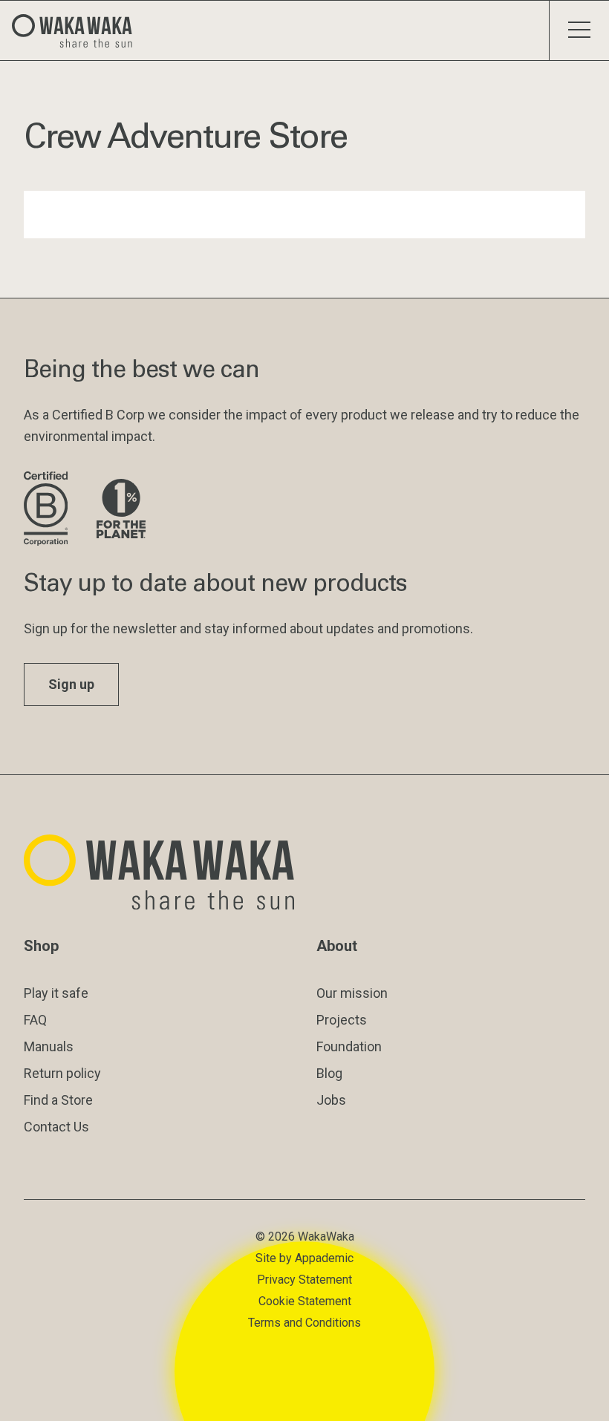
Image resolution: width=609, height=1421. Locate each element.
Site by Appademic (304, 1258)
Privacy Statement (304, 1280)
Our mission (352, 993)
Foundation (349, 1046)
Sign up (71, 684)
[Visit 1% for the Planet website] (121, 509)
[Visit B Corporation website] (48, 509)
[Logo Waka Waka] (78, 30)
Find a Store (58, 1100)
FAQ (35, 1020)
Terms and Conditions (304, 1323)
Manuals (49, 1046)
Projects (341, 1020)
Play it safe (56, 993)
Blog (329, 1073)
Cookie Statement (304, 1301)
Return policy (62, 1073)
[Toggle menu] (579, 30)
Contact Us (56, 1126)
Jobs (331, 1100)
